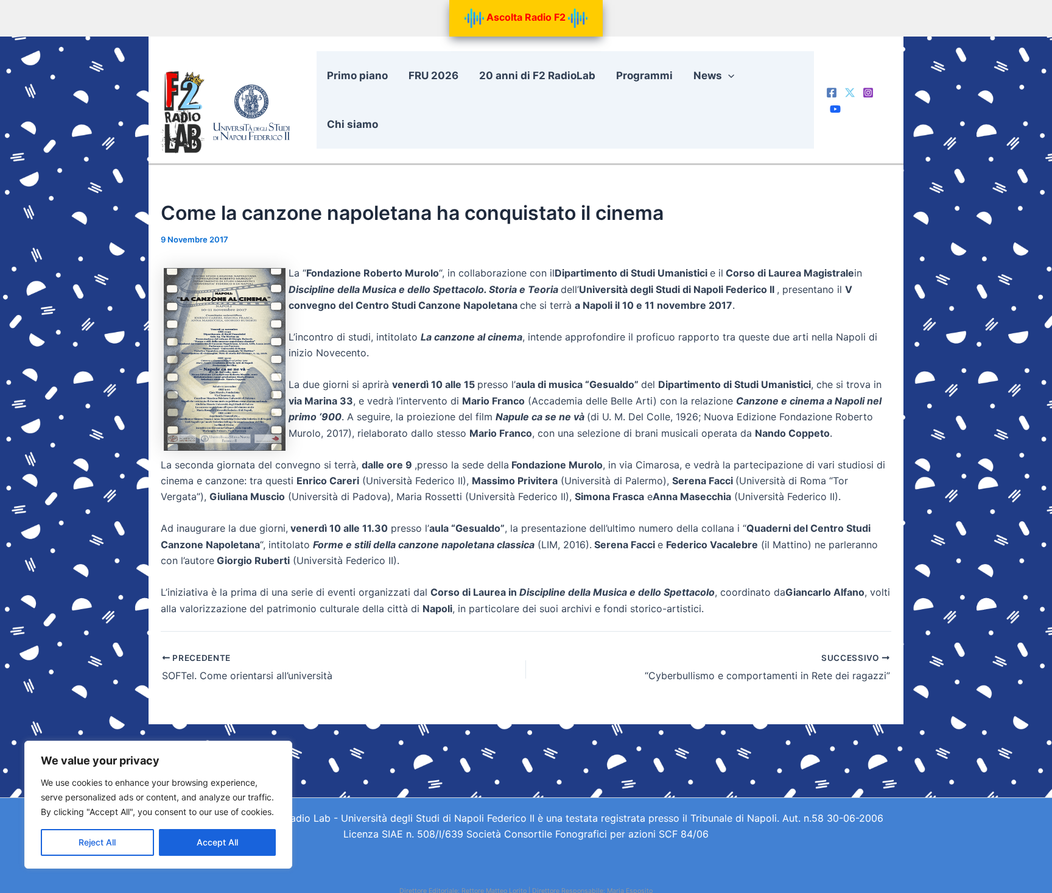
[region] (158, 805)
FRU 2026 (433, 75)
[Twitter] (849, 92)
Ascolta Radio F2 (526, 17)
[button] (728, 75)
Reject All (97, 842)
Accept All (217, 842)
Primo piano (357, 75)
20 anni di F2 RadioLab (537, 75)
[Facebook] (831, 92)
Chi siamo (352, 124)
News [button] (707, 75)
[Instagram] (868, 92)
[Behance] (835, 109)
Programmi (644, 75)
